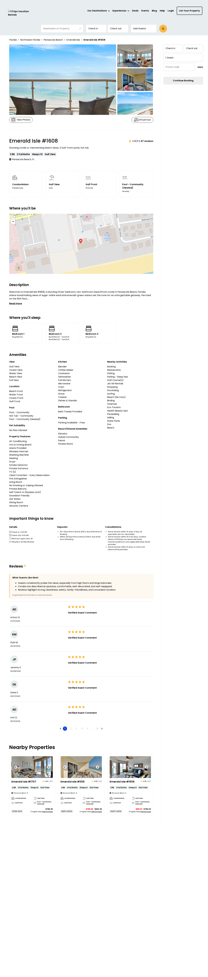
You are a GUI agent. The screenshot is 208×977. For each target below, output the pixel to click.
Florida (13, 39)
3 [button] (76, 728)
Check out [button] (116, 28)
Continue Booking (183, 80)
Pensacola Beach (53, 39)
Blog (154, 10)
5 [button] (87, 728)
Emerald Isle (73, 39)
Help (162, 10)
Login (171, 10)
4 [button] (82, 728)
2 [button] (70, 728)
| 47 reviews (146, 141)
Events (145, 10)
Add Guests (139, 28)
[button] (163, 29)
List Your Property (189, 10)
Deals (135, 10)
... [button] (92, 728)
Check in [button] (93, 28)
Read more (15, 303)
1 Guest (169, 57)
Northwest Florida (30, 39)
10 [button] (97, 728)
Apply (200, 67)
